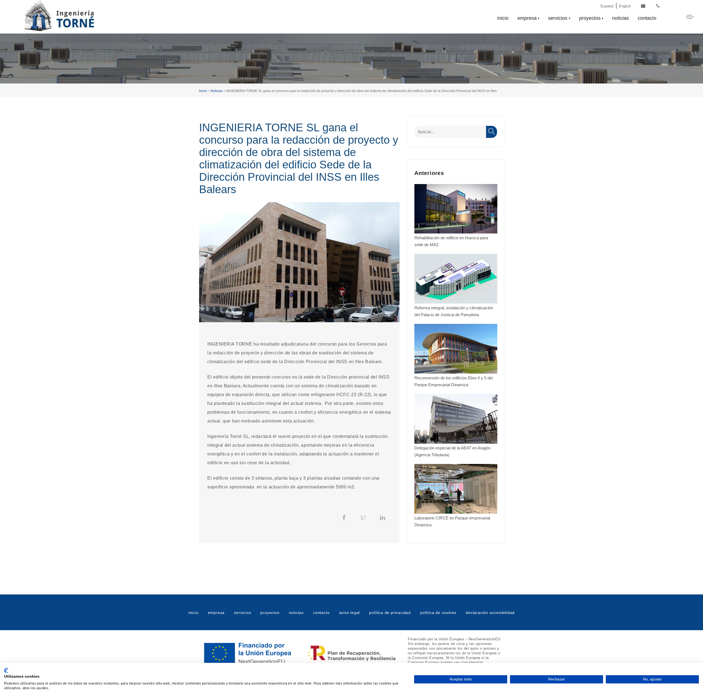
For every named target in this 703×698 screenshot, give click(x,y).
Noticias (217, 91)
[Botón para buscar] (491, 132)
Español (607, 6)
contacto (647, 18)
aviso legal (349, 612)
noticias (620, 18)
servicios (557, 18)
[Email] (643, 6)
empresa (527, 18)
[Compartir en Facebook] (344, 517)
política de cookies (438, 612)
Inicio (203, 91)
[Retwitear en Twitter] (363, 517)
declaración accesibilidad (490, 612)
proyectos (590, 18)
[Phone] (658, 6)
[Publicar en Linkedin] (382, 517)
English (625, 6)
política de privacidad (390, 612)
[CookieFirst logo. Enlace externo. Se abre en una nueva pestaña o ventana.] (6, 670)
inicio (503, 18)
